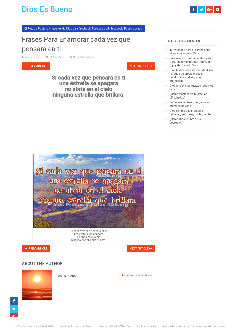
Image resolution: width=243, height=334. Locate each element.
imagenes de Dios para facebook (70, 28)
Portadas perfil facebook (107, 28)
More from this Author (136, 275)
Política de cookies (147, 326)
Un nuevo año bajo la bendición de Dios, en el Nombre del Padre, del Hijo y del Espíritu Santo (191, 62)
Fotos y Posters (38, 28)
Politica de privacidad (174, 326)
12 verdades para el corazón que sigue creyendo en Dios (190, 51)
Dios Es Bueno (47, 9)
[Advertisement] (88, 126)
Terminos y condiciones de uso (208, 326)
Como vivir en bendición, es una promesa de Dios (189, 104)
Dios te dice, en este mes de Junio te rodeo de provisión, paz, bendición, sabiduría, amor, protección (191, 75)
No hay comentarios (83, 57)
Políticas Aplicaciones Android (77, 326)
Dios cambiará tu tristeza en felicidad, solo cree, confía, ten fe (190, 112)
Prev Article (37, 66)
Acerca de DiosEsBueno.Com (115, 326)
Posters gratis (133, 28)
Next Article (139, 66)
